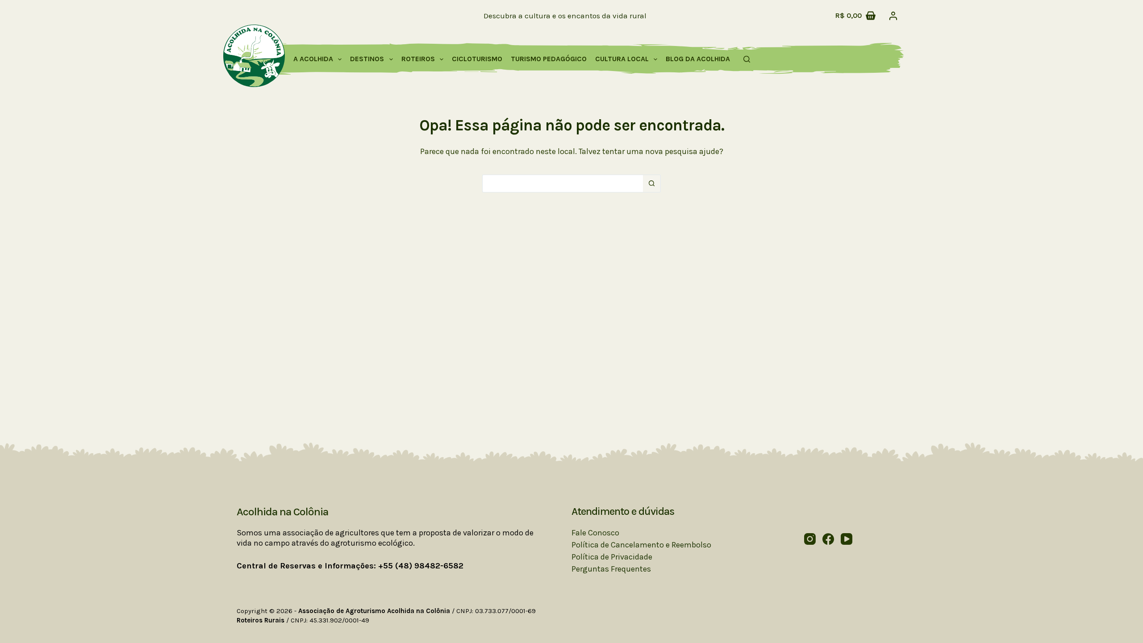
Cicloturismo (477, 58)
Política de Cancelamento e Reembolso (641, 545)
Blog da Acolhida (698, 58)
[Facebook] (828, 539)
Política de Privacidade (612, 557)
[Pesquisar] (746, 59)
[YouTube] (846, 539)
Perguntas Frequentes (611, 569)
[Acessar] (893, 16)
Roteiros (418, 58)
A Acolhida (313, 58)
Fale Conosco (595, 533)
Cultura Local (622, 58)
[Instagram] (810, 539)
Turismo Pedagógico (549, 58)
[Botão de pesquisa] (652, 183)
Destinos (367, 58)
